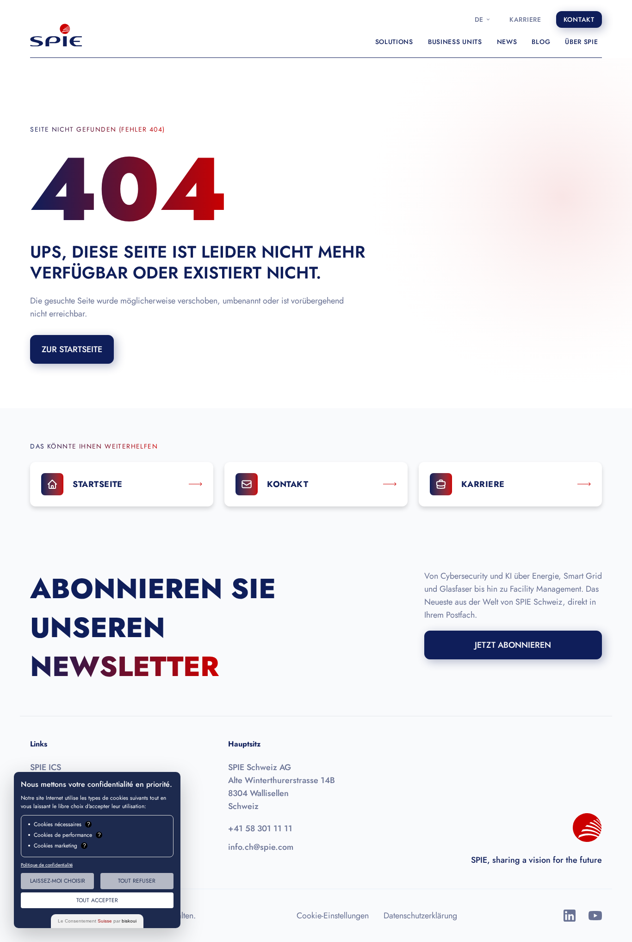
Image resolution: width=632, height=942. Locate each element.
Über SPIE (581, 41)
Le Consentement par (97, 920)
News (507, 41)
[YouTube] (595, 915)
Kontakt (579, 19)
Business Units (455, 41)
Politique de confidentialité (47, 864)
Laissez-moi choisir (57, 881)
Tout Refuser (136, 881)
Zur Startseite (72, 349)
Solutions (394, 41)
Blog (541, 41)
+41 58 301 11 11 (260, 828)
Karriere (525, 19)
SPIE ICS (45, 767)
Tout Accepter (97, 900)
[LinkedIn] (569, 915)
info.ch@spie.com (260, 847)
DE (479, 19)
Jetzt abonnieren (513, 645)
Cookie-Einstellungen (333, 916)
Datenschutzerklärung (420, 916)
